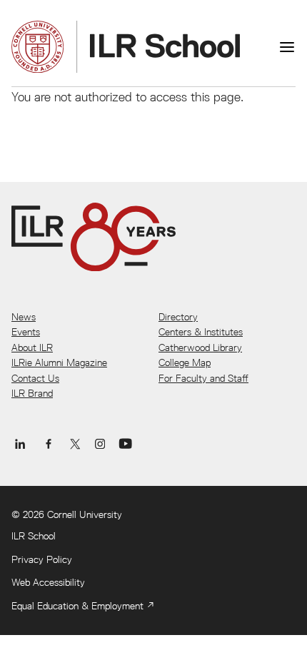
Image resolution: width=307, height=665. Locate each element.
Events (25, 331)
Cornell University (84, 514)
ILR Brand (32, 393)
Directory (178, 316)
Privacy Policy (41, 559)
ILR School (33, 535)
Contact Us (35, 378)
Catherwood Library (200, 347)
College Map (184, 362)
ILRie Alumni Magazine (59, 362)
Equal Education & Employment (77, 605)
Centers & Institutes (200, 331)
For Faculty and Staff (203, 378)
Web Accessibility (48, 582)
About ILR (32, 347)
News (23, 316)
